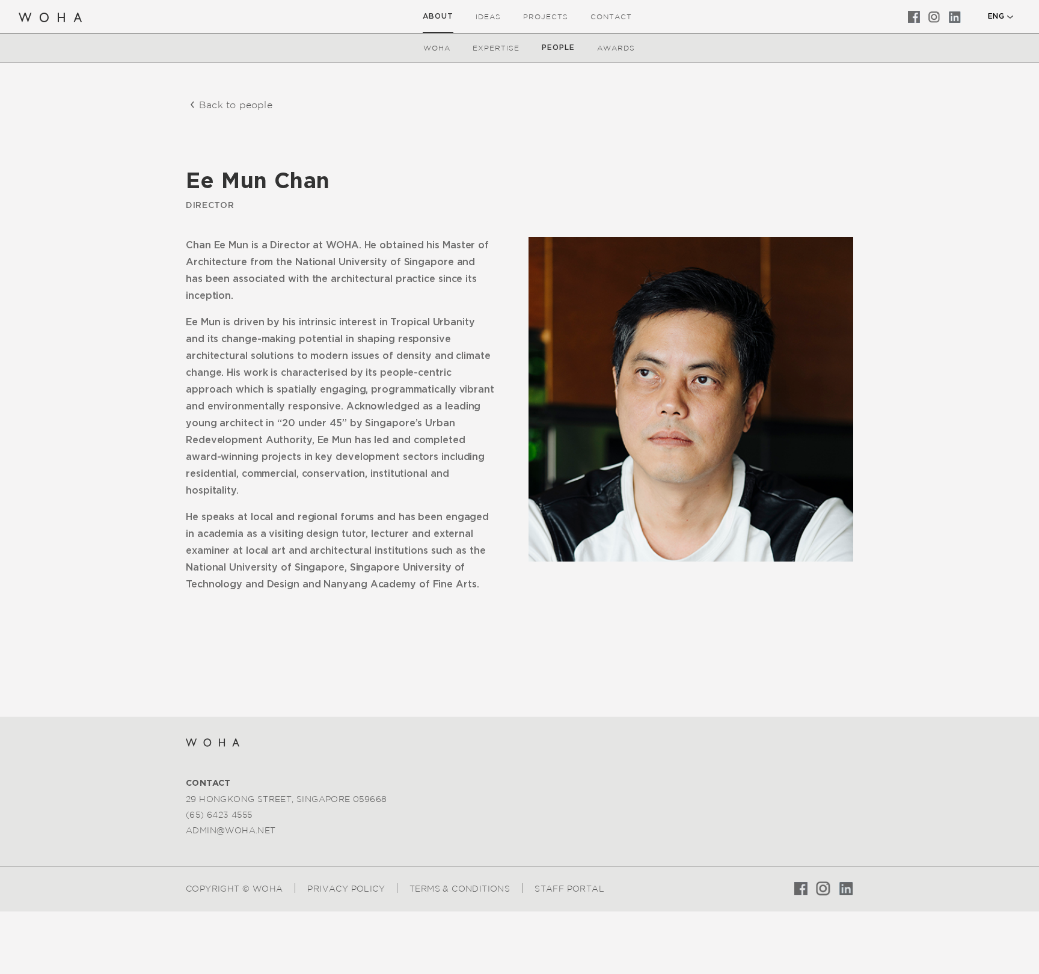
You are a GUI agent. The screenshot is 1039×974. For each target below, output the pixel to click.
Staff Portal (569, 888)
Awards (616, 48)
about (438, 16)
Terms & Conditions (459, 888)
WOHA (436, 48)
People (558, 47)
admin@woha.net (231, 830)
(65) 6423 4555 (219, 814)
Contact (611, 16)
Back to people (235, 104)
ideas (488, 16)
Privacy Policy (346, 888)
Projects (545, 16)
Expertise (496, 48)
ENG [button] (996, 16)
